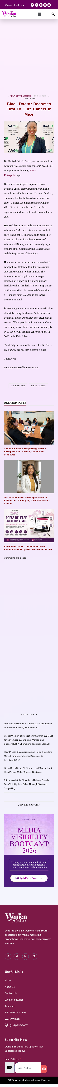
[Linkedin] (41, 5)
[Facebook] (32, 5)
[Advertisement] (29, 57)
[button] (39, 14)
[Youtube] (49, 5)
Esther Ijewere (29, 98)
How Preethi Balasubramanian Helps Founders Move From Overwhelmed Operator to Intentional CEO (28, 756)
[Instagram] (36, 5)
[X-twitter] (45, 5)
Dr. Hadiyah (18, 385)
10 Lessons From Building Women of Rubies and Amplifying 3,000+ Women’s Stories (27, 500)
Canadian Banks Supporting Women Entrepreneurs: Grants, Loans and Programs (25, 451)
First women (38, 385)
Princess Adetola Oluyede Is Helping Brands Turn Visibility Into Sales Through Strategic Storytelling (26, 784)
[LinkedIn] (25, 956)
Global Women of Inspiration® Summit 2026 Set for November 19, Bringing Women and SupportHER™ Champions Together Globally (28, 740)
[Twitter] (17, 956)
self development (20, 96)
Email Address (13, 1059)
